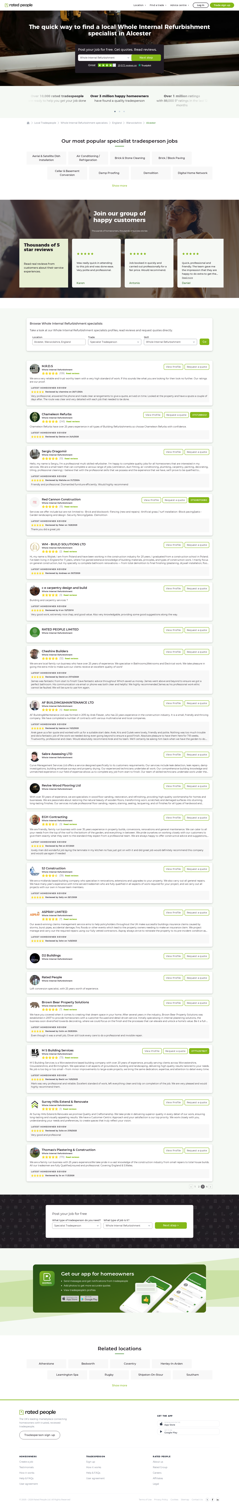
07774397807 (199, 1051)
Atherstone (46, 1363)
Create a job (26, 1461)
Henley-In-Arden (172, 1363)
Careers (157, 1472)
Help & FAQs (26, 1478)
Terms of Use (145, 1499)
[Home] (28, 122)
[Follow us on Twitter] (207, 1500)
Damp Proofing (109, 173)
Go (204, 341)
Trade (91, 337)
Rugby (109, 1374)
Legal (156, 1483)
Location (37, 337)
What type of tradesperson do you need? (76, 1220)
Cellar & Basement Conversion (67, 173)
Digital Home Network (192, 173)
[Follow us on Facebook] (212, 1500)
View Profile (173, 366)
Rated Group (160, 1467)
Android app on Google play (89, 1299)
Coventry (130, 1363)
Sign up (90, 1461)
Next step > (171, 1225)
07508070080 (199, 500)
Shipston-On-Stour (150, 1374)
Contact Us (197, 1499)
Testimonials (26, 1467)
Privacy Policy (161, 1499)
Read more (187, 277)
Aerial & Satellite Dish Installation (46, 158)
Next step (146, 57)
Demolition (151, 173)
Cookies (174, 1499)
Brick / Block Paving (172, 158)
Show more (119, 185)
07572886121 (199, 414)
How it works (26, 1472)
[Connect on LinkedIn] (218, 1500)
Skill (146, 337)
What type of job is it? (116, 1220)
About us (158, 1461)
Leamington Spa (67, 1374)
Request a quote (197, 366)
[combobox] (59, 342)
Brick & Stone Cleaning (130, 158)
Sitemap (185, 1499)
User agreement (28, 1483)
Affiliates (158, 1478)
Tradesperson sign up (39, 1435)
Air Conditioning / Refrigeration (88, 158)
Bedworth (88, 1363)
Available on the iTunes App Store (70, 1299)
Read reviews (72, 373)
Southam (192, 1374)
